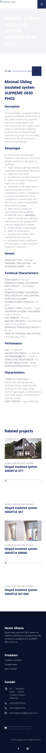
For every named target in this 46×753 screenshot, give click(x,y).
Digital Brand (21, 740)
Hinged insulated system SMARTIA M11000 (21, 592)
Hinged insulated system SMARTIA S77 (21, 469)
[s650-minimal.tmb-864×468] (23, 71)
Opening (30, 463)
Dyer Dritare (18, 463)
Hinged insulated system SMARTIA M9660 (21, 551)
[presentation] (9, 71)
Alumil (8, 463)
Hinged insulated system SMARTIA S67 (21, 510)
